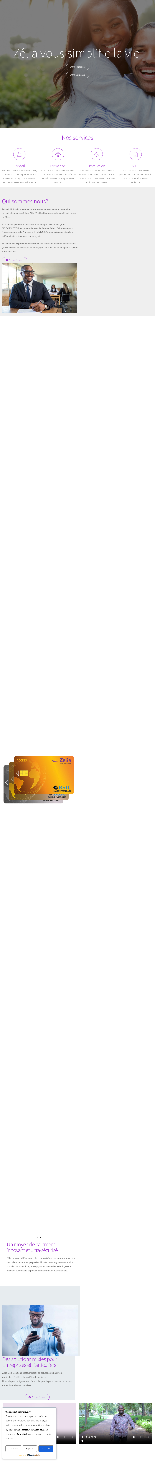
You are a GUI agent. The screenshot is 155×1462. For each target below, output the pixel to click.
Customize (13, 1448)
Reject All (30, 1448)
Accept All (45, 1448)
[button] (14, 260)
